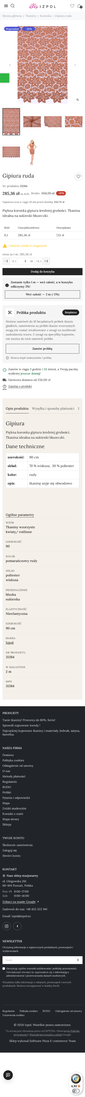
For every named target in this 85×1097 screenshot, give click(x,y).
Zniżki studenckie (14, 808)
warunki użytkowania (39, 968)
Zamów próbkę (42, 348)
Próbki (6, 792)
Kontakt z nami (12, 814)
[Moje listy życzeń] (72, 5)
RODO (6, 787)
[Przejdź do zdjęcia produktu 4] (74, 121)
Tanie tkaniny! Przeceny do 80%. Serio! (28, 720)
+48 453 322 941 (36, 909)
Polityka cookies (13, 760)
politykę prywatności (64, 968)
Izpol (10, 642)
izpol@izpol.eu (21, 916)
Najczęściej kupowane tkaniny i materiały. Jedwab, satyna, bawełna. (41, 732)
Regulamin (9, 782)
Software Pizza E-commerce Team (53, 1041)
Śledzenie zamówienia (17, 845)
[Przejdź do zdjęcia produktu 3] (53, 121)
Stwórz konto (11, 856)
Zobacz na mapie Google (19, 902)
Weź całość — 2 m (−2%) (42, 294)
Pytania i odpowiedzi (16, 798)
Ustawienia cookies (13, 1015)
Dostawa (8, 755)
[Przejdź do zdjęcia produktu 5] (11, 152)
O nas (6, 771)
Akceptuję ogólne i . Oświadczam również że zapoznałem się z (41, 972)
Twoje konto (13, 838)
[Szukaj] (12, 6)
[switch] (76, 1091)
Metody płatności (13, 776)
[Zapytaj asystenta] (8, 1075)
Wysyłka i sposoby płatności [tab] (53, 408)
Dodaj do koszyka (42, 271)
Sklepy (6, 824)
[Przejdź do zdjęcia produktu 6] (32, 152)
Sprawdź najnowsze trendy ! (21, 725)
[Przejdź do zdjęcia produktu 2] (32, 121)
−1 (6, 261)
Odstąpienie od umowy (17, 766)
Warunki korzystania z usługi (46, 1034)
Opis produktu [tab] (17, 408)
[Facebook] (17, 926)
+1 (46, 261)
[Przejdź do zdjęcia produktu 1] (11, 121)
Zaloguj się (9, 850)
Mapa (6, 803)
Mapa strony (10, 819)
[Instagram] (6, 926)
